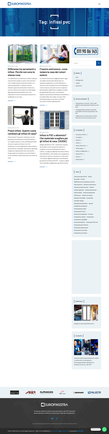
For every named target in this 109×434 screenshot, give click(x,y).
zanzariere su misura (81, 233)
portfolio (87, 323)
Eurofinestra (78, 184)
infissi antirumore (91, 190)
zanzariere (91, 217)
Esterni (78, 140)
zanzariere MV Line (92, 222)
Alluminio (79, 86)
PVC (77, 77)
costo (83, 179)
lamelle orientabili (80, 198)
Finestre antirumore (90, 184)
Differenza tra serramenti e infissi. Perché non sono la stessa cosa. (86, 117)
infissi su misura (88, 195)
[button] (104, 429)
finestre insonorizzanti (81, 187)
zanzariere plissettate (81, 227)
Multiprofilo (79, 80)
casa (90, 176)
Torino (91, 214)
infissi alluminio (79, 190)
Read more (10, 100)
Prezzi (78, 156)
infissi (92, 187)
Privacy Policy (55, 431)
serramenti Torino (80, 211)
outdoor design (79, 200)
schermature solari (80, 208)
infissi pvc (78, 195)
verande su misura (80, 217)
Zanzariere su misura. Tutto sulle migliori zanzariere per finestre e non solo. (87, 105)
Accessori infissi (81, 134)
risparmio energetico (81, 206)
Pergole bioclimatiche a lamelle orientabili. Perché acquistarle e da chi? (86, 111)
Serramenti (79, 159)
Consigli (78, 137)
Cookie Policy (65, 431)
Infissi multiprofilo (81, 151)
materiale (90, 198)
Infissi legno (79, 148)
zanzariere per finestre (81, 225)
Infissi (77, 143)
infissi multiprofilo (89, 192)
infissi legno (78, 192)
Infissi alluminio (81, 145)
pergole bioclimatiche (81, 203)
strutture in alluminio (81, 214)
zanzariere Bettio (80, 222)
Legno (78, 83)
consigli (77, 179)
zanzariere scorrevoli (81, 230)
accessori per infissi (81, 176)
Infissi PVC (79, 154)
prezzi (91, 203)
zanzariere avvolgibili (81, 219)
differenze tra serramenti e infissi (85, 182)
